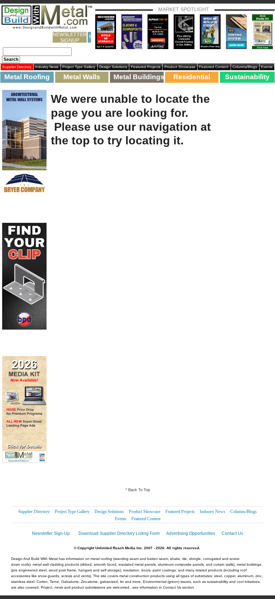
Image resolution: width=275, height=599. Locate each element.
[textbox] (37, 51)
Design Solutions (113, 67)
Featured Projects (145, 67)
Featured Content (213, 67)
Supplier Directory (16, 67)
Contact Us (232, 533)
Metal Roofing (27, 77)
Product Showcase (180, 67)
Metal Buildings (138, 77)
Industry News (46, 67)
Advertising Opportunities (190, 533)
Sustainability (247, 77)
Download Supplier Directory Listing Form (119, 533)
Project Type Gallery (78, 67)
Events (266, 67)
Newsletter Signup (70, 37)
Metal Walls (81, 77)
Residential (191, 77)
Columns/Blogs (244, 67)
